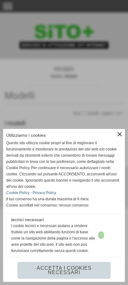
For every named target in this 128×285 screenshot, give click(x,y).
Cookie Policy (18, 193)
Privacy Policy (44, 193)
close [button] (119, 134)
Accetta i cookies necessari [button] (64, 270)
